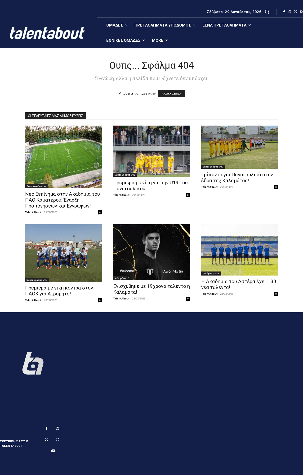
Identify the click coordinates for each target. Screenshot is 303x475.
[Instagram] (290, 12)
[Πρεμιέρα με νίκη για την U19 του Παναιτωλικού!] (151, 151)
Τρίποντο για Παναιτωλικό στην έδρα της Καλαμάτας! (237, 177)
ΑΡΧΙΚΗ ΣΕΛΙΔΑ (171, 93)
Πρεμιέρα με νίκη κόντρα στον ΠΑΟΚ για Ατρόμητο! (59, 291)
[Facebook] (284, 12)
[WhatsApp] (57, 439)
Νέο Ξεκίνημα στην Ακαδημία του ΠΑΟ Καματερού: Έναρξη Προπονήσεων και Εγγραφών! (62, 200)
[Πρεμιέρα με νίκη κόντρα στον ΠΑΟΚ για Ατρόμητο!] (63, 253)
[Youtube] (53, 451)
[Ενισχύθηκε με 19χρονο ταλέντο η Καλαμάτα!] (151, 252)
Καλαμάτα (120, 278)
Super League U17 (213, 166)
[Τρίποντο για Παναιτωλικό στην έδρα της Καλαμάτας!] (239, 147)
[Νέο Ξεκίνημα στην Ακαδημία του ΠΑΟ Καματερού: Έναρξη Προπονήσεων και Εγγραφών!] (63, 157)
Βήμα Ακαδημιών (36, 186)
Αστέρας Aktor (211, 273)
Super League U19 (125, 174)
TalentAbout (33, 212)
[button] (267, 11)
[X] (295, 12)
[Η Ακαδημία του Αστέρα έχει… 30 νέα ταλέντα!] (239, 250)
